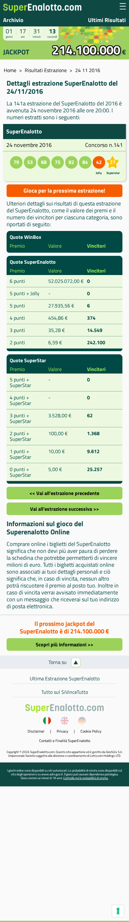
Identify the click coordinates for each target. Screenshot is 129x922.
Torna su (58, 662)
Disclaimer (36, 731)
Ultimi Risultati (107, 20)
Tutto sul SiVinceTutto (64, 692)
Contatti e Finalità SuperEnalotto (64, 741)
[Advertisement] (64, 856)
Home (10, 70)
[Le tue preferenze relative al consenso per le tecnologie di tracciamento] (118, 911)
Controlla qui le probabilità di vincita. (85, 778)
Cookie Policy (90, 731)
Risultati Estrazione (46, 70)
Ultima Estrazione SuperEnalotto (65, 678)
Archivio (13, 20)
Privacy (62, 731)
